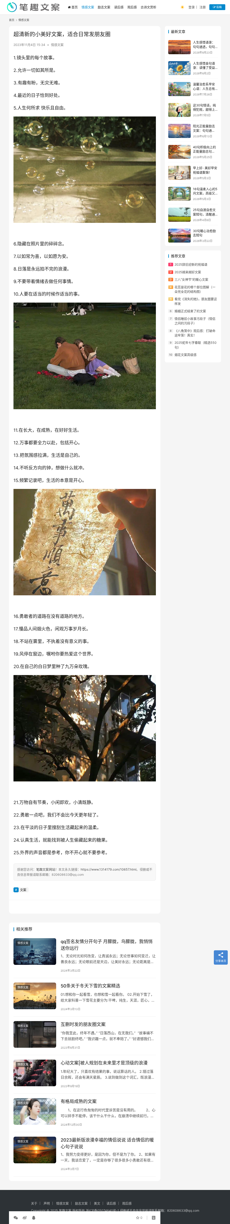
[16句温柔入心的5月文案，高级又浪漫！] (179, 194)
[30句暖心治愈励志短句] (179, 236)
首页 (74, 7)
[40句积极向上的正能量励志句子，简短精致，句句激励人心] (179, 152)
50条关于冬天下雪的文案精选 (90, 986)
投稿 (219, 7)
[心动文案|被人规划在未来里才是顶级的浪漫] (34, 1073)
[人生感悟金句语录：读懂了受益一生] (179, 68)
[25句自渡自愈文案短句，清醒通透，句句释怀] (179, 215)
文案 (23, 890)
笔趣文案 (65, 1210)
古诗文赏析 (148, 7)
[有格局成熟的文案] (34, 1111)
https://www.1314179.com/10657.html (108, 869)
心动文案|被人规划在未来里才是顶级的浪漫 (104, 1063)
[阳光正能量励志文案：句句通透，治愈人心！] (179, 131)
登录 (191, 7)
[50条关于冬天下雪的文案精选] (34, 996)
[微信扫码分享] (16, 1218)
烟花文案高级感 (186, 355)
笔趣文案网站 (45, 869)
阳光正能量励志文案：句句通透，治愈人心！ (204, 130)
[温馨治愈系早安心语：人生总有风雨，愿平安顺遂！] (179, 89)
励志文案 (104, 7)
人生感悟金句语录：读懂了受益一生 (204, 67)
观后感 (132, 7)
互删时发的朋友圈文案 (83, 1024)
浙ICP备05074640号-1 (102, 1210)
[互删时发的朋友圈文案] (34, 1034)
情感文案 (88, 7)
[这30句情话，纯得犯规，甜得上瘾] (179, 110)
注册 (202, 7)
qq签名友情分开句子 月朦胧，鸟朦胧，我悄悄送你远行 (107, 945)
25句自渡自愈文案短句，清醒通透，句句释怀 (204, 214)
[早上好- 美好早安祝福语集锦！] (179, 173)
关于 (34, 1203)
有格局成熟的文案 (79, 1101)
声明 (47, 1203)
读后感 (119, 7)
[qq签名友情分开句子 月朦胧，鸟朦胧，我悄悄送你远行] (34, 951)
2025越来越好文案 (188, 272)
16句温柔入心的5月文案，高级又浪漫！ (205, 193)
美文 (97, 1203)
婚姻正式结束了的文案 (190, 311)
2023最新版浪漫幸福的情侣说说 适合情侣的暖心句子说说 (107, 1143)
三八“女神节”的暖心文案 (191, 279)
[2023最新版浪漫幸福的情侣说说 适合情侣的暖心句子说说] (34, 1150)
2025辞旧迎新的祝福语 (191, 264)
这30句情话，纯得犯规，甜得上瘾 (204, 109)
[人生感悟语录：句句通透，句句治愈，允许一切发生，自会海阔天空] (179, 47)
